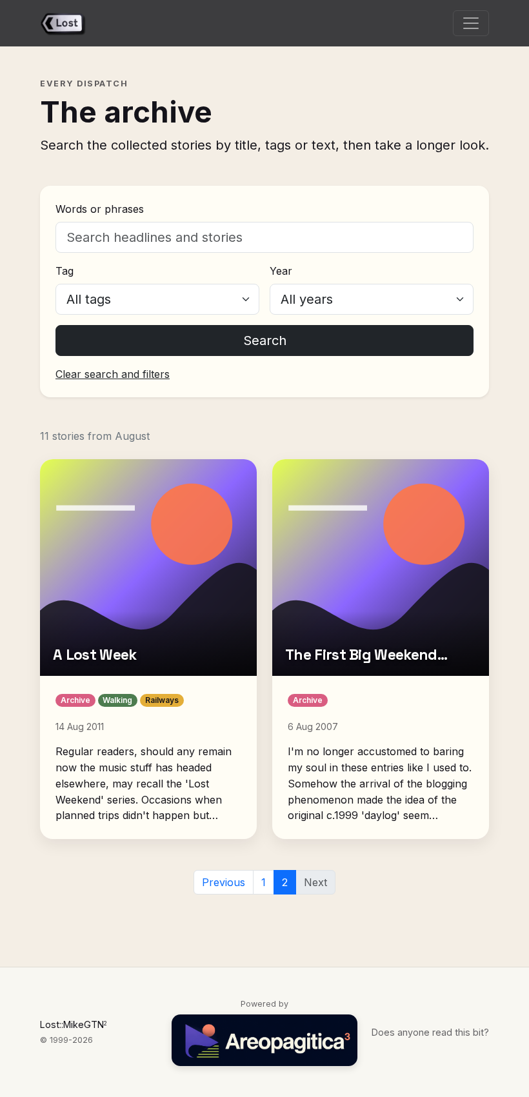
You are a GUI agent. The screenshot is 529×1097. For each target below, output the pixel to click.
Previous (223, 882)
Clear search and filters (112, 374)
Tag (64, 270)
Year (281, 270)
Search (264, 340)
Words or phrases (99, 209)
